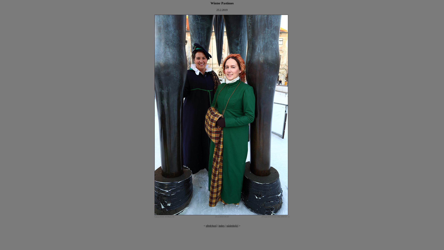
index (222, 225)
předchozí (211, 225)
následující (232, 225)
